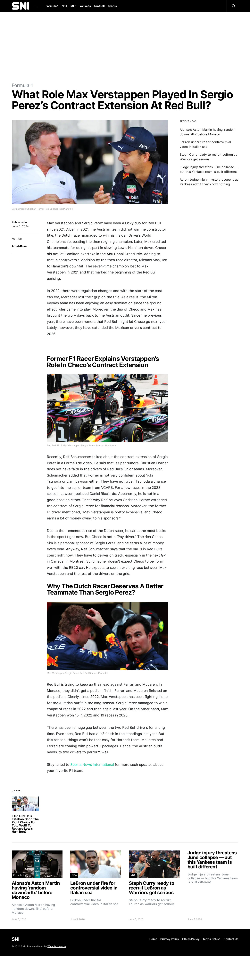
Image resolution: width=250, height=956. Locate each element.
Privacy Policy (169, 939)
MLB (73, 6)
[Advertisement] (125, 47)
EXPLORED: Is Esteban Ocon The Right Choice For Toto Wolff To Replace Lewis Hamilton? (25, 824)
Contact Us (230, 939)
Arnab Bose (19, 246)
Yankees (85, 6)
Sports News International (92, 764)
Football (99, 6)
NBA (64, 6)
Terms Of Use (211, 939)
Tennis (112, 6)
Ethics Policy (190, 939)
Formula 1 (52, 6)
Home (153, 939)
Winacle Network (56, 946)
